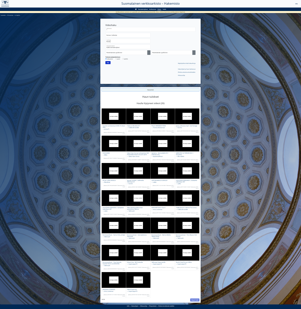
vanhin (126, 59)
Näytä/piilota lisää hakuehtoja (186, 63)
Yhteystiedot (152, 306)
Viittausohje (181, 75)
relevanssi (110, 59)
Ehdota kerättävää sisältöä (166, 306)
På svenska (10, 15)
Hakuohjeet (134, 306)
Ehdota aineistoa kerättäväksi (186, 72)
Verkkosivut (152, 9)
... (148, 52)
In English (17, 15)
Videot (159, 9)
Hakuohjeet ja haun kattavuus (187, 69)
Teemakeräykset (143, 9)
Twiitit (164, 9)
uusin (118, 59)
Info (296, 4)
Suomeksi (3, 15)
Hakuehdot (150, 90)
